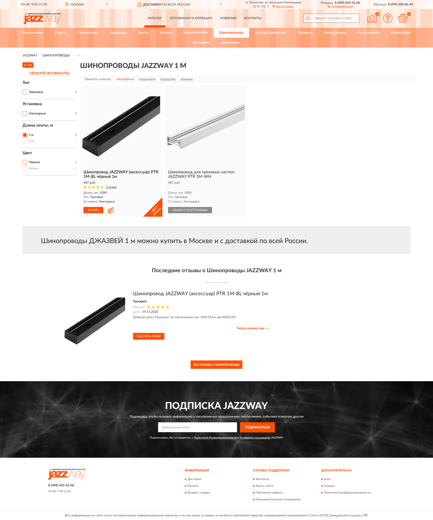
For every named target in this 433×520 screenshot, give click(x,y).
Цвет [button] (27, 153)
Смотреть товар (149, 336)
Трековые (36, 92)
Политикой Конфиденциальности (215, 437)
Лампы (60, 32)
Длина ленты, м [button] (38, 125)
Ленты (143, 32)
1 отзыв (111, 187)
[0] (403, 18)
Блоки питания (196, 32)
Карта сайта (264, 486)
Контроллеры (335, 32)
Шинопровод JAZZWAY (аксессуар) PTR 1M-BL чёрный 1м (200, 293)
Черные (34, 162)
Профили (305, 32)
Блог (327, 479)
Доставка (194, 479)
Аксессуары (230, 42)
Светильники (33, 32)
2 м (31, 141)
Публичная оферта (269, 492)
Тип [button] (26, 83)
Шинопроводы (231, 32)
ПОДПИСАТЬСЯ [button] (257, 427)
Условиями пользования (255, 437)
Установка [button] (32, 104)
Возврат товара (198, 492)
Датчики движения (270, 32)
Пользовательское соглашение (278, 499)
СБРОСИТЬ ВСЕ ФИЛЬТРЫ (50, 73)
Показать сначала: (98, 79)
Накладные (37, 113)
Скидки (329, 486)
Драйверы (118, 32)
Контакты (253, 18)
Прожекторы (88, 32)
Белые (33, 168)
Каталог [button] (155, 18)
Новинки (228, 18)
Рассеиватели (368, 32)
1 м (31, 135)
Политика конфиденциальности (347, 492)
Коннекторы (401, 32)
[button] (340, 6)
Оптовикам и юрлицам (191, 18)
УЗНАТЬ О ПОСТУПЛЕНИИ (190, 210)
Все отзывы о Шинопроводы (217, 364)
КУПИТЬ (93, 210)
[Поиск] (307, 18)
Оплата (192, 486)
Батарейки (201, 42)
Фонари (166, 32)
